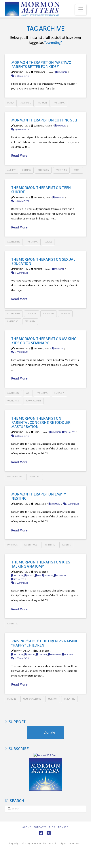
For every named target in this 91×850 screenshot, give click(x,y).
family (10, 103)
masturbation (14, 477)
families (30, 654)
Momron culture (32, 699)
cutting (26, 170)
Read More (19, 155)
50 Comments (21, 436)
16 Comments (21, 583)
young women (33, 401)
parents (66, 545)
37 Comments (21, 76)
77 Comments (21, 201)
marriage (26, 103)
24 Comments (21, 129)
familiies (11, 699)
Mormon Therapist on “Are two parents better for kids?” (41, 65)
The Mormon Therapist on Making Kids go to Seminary (43, 341)
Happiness (55, 654)
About (27, 827)
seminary (59, 393)
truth (77, 170)
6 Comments (72, 504)
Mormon (62, 72)
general (42, 654)
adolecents (13, 393)
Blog (52, 827)
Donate (49, 732)
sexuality (30, 321)
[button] (80, 9)
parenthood (30, 545)
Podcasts (40, 827)
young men (13, 401)
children (31, 313)
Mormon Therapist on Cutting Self (44, 120)
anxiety (11, 170)
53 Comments (21, 352)
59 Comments (21, 273)
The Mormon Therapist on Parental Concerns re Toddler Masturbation (40, 422)
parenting (59, 103)
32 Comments (21, 658)
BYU (28, 393)
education (48, 313)
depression (43, 170)
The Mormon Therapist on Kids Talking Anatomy (40, 564)
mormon (42, 103)
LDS (39, 575)
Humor (30, 575)
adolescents (13, 242)
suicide (48, 242)
